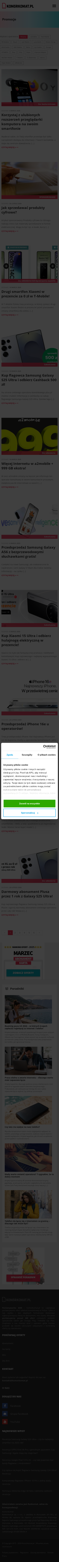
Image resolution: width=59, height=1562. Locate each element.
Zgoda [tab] (10, 754)
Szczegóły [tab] (27, 754)
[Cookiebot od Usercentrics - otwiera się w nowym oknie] (43, 747)
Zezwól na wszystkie (29, 803)
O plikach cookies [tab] (47, 754)
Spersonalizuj (28, 813)
